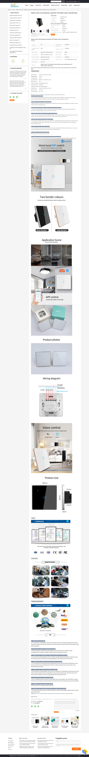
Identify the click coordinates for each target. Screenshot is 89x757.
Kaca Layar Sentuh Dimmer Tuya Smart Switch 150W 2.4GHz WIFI (27, 744)
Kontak (53, 34)
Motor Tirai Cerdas (14, 40)
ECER (79, 755)
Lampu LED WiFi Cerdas (15, 37)
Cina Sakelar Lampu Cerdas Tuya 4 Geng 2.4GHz (26, 755)
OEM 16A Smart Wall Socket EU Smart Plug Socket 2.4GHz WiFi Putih (45, 747)
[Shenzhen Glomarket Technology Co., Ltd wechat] (17, 97)
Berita (70, 5)
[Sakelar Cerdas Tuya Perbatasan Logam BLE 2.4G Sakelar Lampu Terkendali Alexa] (39, 22)
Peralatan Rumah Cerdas (15, 45)
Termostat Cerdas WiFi (14, 32)
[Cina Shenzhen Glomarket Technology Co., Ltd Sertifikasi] (13, 61)
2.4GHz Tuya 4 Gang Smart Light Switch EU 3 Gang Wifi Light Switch (45, 727)
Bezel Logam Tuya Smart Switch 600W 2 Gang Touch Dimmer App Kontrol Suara (35, 727)
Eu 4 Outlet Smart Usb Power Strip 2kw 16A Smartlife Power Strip (45, 744)
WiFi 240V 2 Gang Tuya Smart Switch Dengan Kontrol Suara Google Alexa (64, 727)
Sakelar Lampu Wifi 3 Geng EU (50, 693)
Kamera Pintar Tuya (14, 22)
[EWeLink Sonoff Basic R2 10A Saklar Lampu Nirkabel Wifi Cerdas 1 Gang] (55, 721)
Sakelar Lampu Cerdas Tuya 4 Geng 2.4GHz (64, 693)
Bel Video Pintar (13, 30)
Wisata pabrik (46, 5)
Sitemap (10, 749)
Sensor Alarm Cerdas (14, 25)
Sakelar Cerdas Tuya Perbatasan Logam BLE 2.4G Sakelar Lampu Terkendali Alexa (39, 35)
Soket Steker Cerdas (14, 27)
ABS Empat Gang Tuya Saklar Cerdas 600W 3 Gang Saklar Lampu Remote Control (27, 747)
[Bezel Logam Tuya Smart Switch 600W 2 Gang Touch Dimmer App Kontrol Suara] (35, 721)
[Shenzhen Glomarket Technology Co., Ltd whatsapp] (14, 97)
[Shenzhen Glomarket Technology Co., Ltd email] (11, 97)
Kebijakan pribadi (13, 755)
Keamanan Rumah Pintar (15, 15)
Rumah (26, 5)
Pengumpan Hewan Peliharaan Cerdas (18, 47)
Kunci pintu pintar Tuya (14, 18)
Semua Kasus (77, 5)
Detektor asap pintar (14, 35)
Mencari (63, 1)
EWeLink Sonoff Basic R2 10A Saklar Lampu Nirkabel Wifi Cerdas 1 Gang (55, 727)
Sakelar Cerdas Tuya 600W (39, 693)
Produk (31, 5)
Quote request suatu (70, 1)
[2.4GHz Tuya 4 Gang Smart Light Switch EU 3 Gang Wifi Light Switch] (45, 721)
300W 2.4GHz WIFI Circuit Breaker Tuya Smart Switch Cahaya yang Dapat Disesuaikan (74, 727)
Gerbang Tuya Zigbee (14, 42)
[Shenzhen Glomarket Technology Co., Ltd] (14, 5)
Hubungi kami (64, 5)
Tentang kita (38, 5)
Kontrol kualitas (55, 5)
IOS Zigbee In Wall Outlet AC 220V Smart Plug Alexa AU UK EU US (46, 741)
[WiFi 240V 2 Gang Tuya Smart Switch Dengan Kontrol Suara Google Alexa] (65, 721)
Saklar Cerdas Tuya (19, 9)
